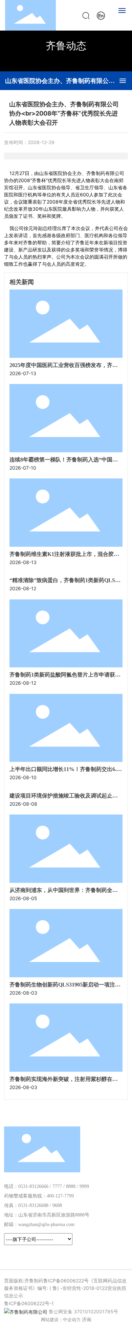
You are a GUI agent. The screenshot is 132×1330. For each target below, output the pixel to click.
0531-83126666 (33, 1186)
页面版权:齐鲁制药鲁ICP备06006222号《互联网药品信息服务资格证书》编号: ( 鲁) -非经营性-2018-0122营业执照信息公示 (65, 1288)
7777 (57, 1186)
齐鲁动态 (66, 45)
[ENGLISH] (101, 15)
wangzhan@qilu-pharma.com (46, 1224)
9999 (84, 1186)
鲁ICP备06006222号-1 (29, 1303)
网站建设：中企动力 (61, 1319)
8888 (70, 1186)
